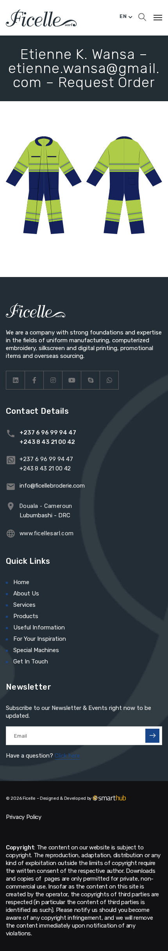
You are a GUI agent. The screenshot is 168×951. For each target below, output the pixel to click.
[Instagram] (53, 380)
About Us (26, 593)
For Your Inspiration (39, 638)
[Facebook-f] (34, 380)
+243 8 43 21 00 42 (47, 441)
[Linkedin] (15, 380)
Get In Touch (30, 661)
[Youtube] (72, 380)
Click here (67, 755)
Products (25, 616)
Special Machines (36, 650)
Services (24, 604)
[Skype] (90, 380)
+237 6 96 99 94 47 (48, 432)
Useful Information (39, 627)
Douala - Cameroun (46, 505)
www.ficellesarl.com (47, 533)
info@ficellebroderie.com (52, 485)
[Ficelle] (41, 17)
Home (21, 582)
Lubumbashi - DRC (45, 515)
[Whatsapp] (109, 380)
